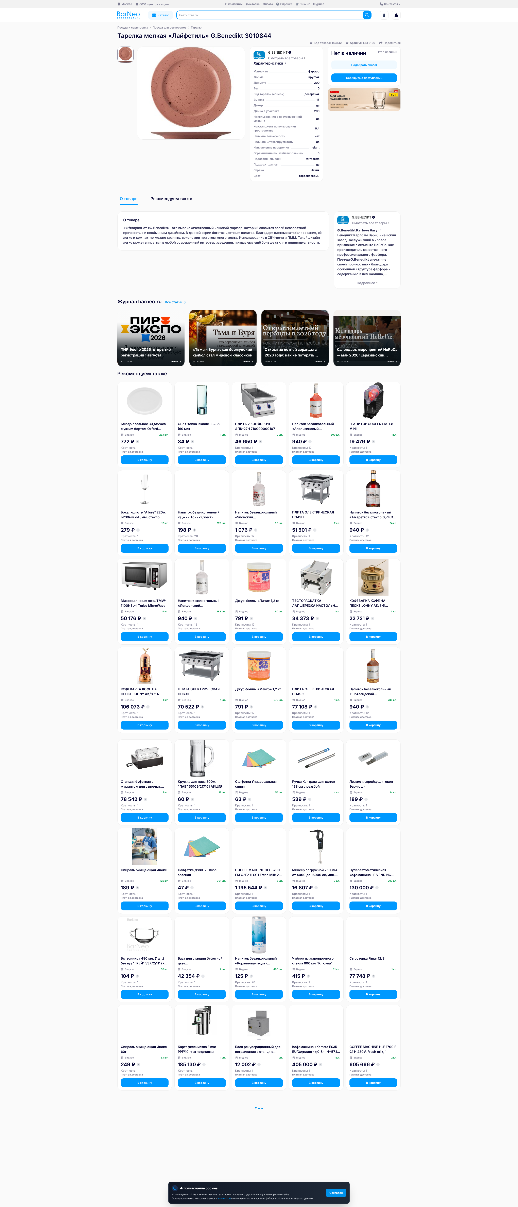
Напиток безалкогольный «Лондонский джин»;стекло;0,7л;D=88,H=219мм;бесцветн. (201, 603)
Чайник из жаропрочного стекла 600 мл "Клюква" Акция (313, 961)
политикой (224, 1198)
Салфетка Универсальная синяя (256, 784)
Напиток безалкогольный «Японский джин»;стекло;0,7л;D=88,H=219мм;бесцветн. (258, 515)
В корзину (144, 459)
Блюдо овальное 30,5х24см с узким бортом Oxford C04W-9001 (144, 426)
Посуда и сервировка (132, 27)
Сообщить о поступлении (364, 78)
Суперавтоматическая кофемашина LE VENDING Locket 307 (370, 872)
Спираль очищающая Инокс (144, 870)
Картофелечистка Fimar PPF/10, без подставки (197, 1049)
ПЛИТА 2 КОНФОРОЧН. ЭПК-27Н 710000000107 (255, 426)
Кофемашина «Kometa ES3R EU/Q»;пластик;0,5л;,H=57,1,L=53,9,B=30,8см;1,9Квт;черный (316, 1049)
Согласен (336, 1192)
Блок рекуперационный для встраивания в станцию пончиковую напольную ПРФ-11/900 (257, 1049)
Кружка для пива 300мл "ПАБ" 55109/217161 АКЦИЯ (200, 784)
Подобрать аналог (364, 65)
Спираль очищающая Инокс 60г (144, 1049)
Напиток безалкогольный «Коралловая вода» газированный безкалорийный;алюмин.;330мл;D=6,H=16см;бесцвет (258, 961)
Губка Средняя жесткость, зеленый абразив (256, 1137)
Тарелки (197, 27)
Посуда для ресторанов (170, 27)
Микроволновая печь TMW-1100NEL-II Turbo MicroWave (143, 603)
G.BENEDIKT (278, 52)
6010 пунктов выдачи (154, 4)
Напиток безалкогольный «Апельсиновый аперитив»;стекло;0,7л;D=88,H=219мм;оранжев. (315, 426)
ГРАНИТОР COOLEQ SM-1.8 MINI (371, 426)
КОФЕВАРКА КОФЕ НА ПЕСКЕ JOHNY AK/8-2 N (140, 691)
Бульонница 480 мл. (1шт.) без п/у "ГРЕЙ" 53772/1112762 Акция (144, 961)
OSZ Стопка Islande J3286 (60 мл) (199, 426)
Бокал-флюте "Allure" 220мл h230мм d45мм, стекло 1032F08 (144, 515)
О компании (234, 4)
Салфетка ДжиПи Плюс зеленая (197, 872)
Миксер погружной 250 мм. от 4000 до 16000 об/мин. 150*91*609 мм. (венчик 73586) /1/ (315, 872)
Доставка (253, 4)
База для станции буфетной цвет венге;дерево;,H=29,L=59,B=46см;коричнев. (201, 961)
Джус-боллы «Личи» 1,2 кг (257, 601)
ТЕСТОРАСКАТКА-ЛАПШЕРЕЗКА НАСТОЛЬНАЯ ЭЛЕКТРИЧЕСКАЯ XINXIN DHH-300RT (316, 603)
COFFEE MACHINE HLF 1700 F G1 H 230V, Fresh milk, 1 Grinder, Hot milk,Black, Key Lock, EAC (372, 1049)
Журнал (318, 4)
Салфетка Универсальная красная (198, 1137)
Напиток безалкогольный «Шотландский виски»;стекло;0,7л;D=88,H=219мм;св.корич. (373, 691)
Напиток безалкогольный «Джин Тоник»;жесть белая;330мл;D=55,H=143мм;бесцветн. (202, 515)
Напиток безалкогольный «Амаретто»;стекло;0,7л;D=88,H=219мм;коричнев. (372, 515)
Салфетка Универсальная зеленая (141, 1137)
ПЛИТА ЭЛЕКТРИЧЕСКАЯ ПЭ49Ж (313, 691)
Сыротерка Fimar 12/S (366, 958)
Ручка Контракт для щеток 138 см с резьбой (313, 784)
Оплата (268, 4)
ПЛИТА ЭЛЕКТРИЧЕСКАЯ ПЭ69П (199, 691)
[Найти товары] (367, 15)
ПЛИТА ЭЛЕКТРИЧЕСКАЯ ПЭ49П (313, 514)
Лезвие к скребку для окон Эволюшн (371, 784)
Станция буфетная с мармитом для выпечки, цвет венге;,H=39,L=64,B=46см (142, 784)
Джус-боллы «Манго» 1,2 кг (258, 689)
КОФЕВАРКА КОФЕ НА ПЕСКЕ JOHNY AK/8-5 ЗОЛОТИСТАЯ (367, 603)
